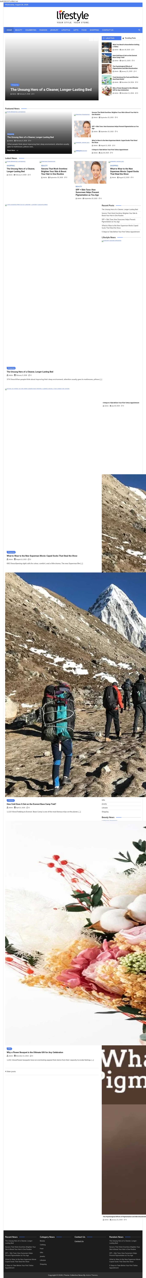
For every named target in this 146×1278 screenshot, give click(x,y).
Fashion (43, 30)
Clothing (43, 1245)
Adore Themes (92, 1275)
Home (9, 30)
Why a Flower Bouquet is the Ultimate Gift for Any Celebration (35, 1052)
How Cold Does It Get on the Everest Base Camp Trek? (31, 804)
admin (14, 94)
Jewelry (54, 30)
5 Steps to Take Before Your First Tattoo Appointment (110, 149)
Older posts (11, 1071)
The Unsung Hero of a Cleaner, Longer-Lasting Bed (51, 89)
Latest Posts (110, 38)
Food (84, 30)
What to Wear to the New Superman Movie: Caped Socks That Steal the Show (124, 171)
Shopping (94, 30)
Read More (11, 150)
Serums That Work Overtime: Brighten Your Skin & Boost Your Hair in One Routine (54, 171)
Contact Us (107, 30)
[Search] (139, 30)
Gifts (75, 30)
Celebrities (30, 30)
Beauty (18, 30)
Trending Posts (130, 38)
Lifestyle (65, 30)
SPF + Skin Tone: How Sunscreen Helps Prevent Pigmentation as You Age (87, 192)
